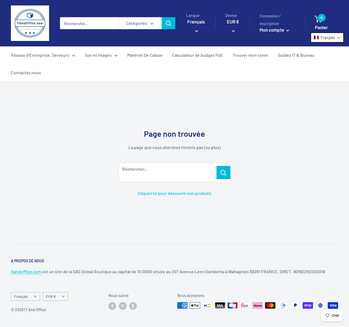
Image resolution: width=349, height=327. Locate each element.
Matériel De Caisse (145, 55)
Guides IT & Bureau (296, 55)
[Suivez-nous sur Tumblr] (133, 306)
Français (21, 296)
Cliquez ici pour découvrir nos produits (174, 193)
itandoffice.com (26, 271)
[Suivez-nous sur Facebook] (112, 306)
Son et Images (98, 55)
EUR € (51, 296)
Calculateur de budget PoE (197, 55)
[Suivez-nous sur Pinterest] (123, 306)
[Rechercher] (168, 23)
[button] (327, 37)
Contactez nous (26, 72)
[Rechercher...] (223, 172)
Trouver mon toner (250, 55)
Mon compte (272, 29)
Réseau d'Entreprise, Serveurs (40, 55)
